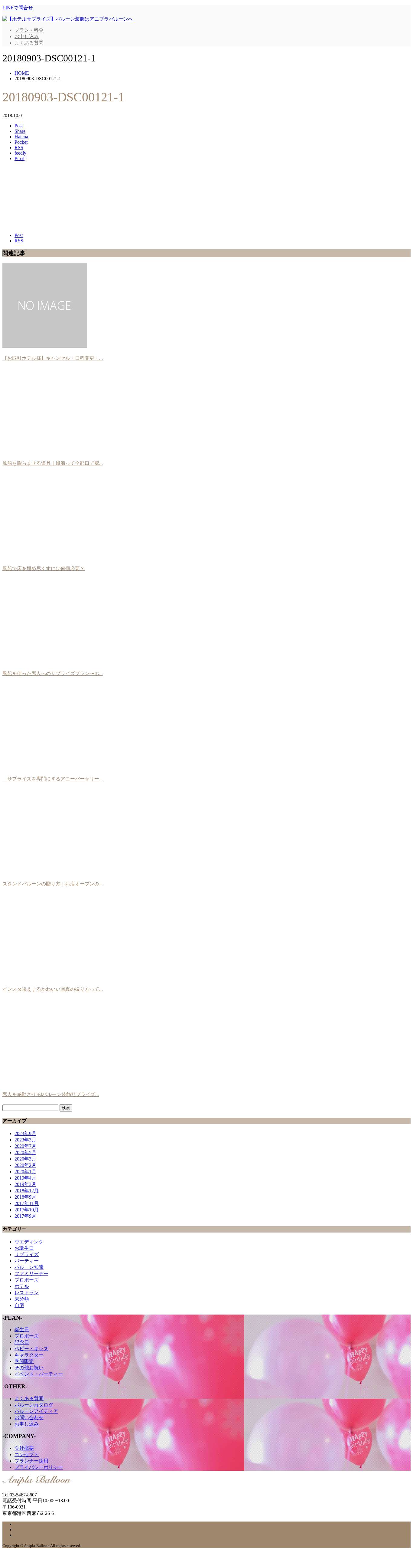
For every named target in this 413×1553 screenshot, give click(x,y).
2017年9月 (25, 1216)
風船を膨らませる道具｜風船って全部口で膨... (52, 463)
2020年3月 (25, 1158)
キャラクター (29, 1355)
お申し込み (27, 36)
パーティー (27, 1260)
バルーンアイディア (36, 1411)
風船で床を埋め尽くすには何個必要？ (43, 568)
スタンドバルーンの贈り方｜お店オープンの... (52, 883)
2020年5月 (25, 1152)
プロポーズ (27, 1279)
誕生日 (22, 1329)
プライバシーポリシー (39, 1467)
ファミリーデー (31, 1273)
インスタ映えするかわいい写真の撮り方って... (52, 989)
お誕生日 (24, 1248)
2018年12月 (27, 1190)
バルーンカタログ (34, 1404)
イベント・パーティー (39, 1374)
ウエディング (29, 1241)
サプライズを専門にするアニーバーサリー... (52, 778)
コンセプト (27, 1454)
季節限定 (24, 1361)
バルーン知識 (29, 1267)
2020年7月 (25, 1146)
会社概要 (24, 1448)
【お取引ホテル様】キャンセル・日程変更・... (52, 358)
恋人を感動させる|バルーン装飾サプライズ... (50, 1094)
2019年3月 (25, 1184)
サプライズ (27, 1254)
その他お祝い (29, 1367)
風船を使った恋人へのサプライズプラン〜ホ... (52, 673)
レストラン (27, 1292)
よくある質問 (29, 42)
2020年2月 (25, 1165)
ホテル (22, 1286)
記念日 (22, 1342)
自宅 (19, 1305)
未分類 (22, 1299)
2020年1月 (25, 1171)
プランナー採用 (31, 1460)
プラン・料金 (29, 30)
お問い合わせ (29, 1417)
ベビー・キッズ (31, 1348)
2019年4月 (25, 1177)
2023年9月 (25, 1133)
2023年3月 (25, 1139)
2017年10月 (27, 1209)
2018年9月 (25, 1197)
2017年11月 (27, 1203)
